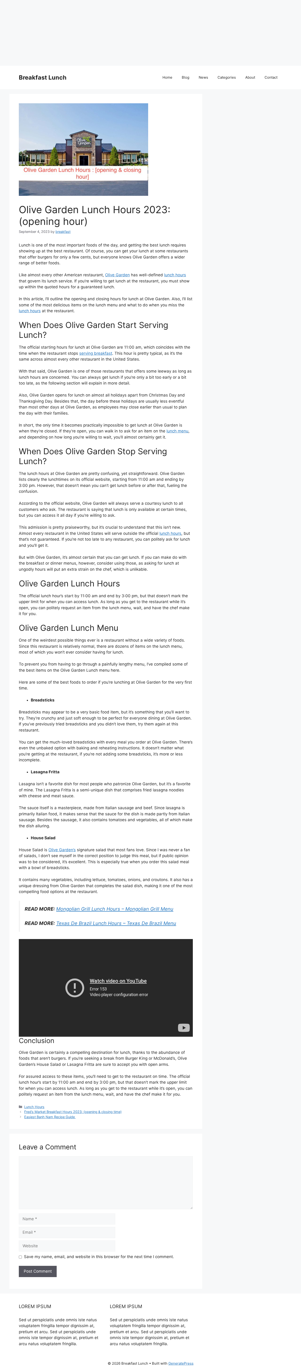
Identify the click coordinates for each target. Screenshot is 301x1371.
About (250, 77)
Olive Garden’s (62, 849)
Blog (185, 77)
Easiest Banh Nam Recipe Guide (50, 1117)
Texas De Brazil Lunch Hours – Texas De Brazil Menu (116, 923)
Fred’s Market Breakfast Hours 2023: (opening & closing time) (73, 1112)
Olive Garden (117, 275)
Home (167, 77)
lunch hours (175, 275)
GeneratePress (181, 1363)
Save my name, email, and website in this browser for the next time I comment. (99, 1256)
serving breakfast (95, 353)
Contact (271, 77)
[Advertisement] (141, 33)
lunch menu (177, 431)
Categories (227, 77)
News (203, 77)
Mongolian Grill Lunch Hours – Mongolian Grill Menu (114, 909)
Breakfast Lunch (43, 77)
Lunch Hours (34, 1107)
